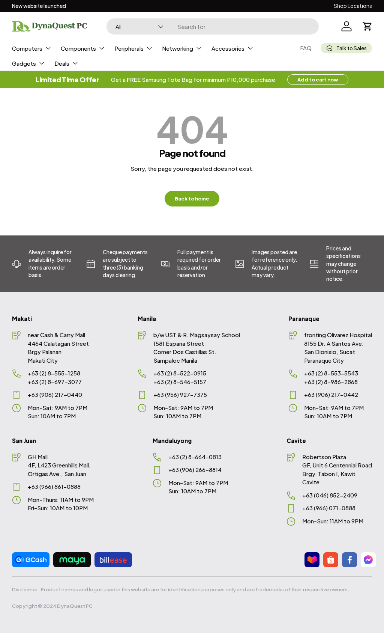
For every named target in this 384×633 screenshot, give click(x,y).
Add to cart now (317, 79)
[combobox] (212, 26)
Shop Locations (353, 6)
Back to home (192, 198)
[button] (367, 26)
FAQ (306, 47)
